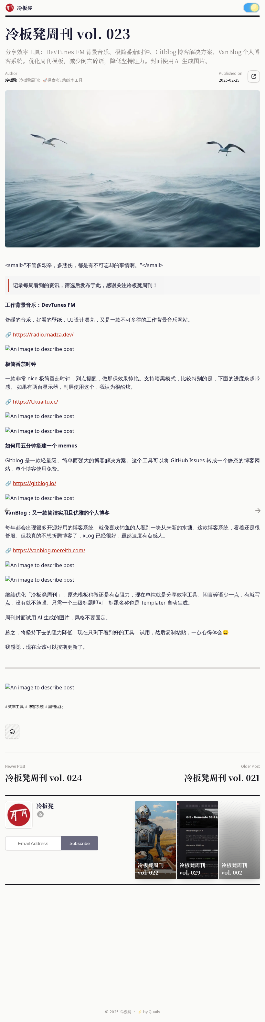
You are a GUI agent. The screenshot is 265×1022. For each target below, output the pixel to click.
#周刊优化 (54, 706)
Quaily (154, 1011)
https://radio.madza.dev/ (43, 334)
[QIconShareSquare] (254, 76)
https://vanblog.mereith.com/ (49, 550)
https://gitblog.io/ (34, 483)
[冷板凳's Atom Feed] (40, 814)
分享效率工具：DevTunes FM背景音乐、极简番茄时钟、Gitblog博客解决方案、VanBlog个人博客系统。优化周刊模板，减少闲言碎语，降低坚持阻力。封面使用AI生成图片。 (132, 56)
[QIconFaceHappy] (12, 732)
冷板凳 (125, 1011)
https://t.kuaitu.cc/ (35, 401)
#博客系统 (34, 706)
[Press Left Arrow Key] (7, 511)
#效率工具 (14, 706)
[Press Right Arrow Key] (258, 511)
